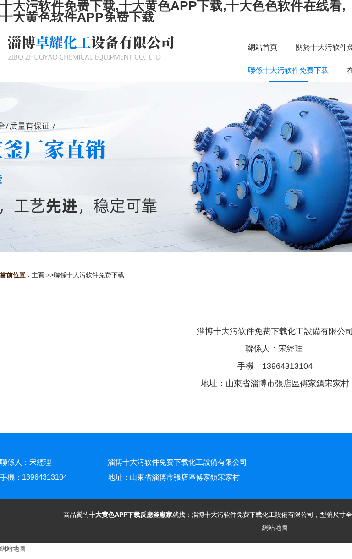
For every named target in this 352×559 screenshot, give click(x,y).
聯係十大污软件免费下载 (89, 275)
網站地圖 (275, 527)
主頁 (38, 275)
